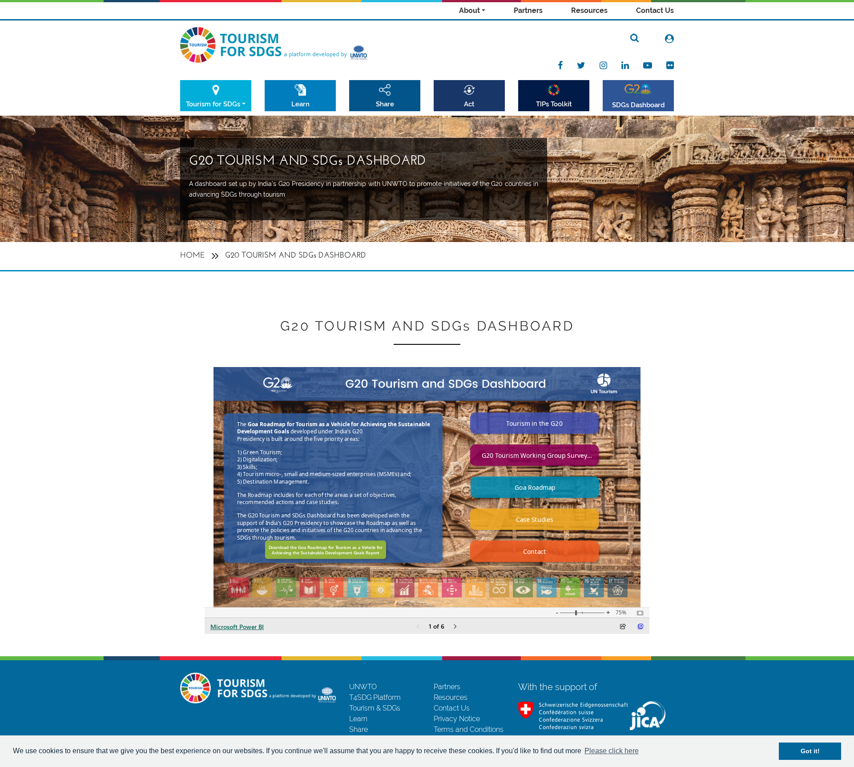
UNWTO (363, 686)
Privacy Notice (457, 719)
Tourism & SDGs (374, 708)
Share (385, 104)
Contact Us (655, 10)
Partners (528, 10)
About (469, 10)
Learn (300, 104)
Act (469, 104)
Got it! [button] (810, 751)
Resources (589, 10)
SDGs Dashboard (638, 105)
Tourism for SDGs (213, 104)
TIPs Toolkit (554, 104)
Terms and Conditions (469, 729)
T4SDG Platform (375, 697)
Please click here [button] (611, 751)
